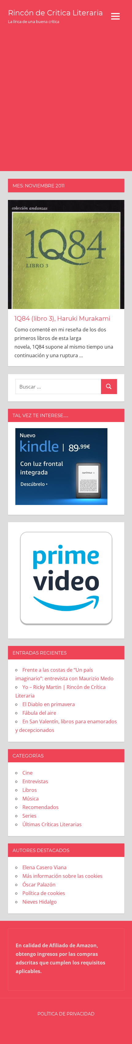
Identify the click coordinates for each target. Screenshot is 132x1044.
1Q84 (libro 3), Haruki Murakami (62, 318)
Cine (27, 772)
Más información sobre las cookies (62, 876)
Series (29, 815)
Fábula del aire (39, 713)
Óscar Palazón (39, 884)
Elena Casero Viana (44, 867)
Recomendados (40, 807)
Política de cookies (43, 893)
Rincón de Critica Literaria (55, 12)
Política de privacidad (66, 1014)
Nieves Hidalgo (39, 901)
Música (30, 798)
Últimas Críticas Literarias (52, 824)
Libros (29, 790)
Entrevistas (35, 781)
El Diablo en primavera (48, 704)
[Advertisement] (66, 102)
